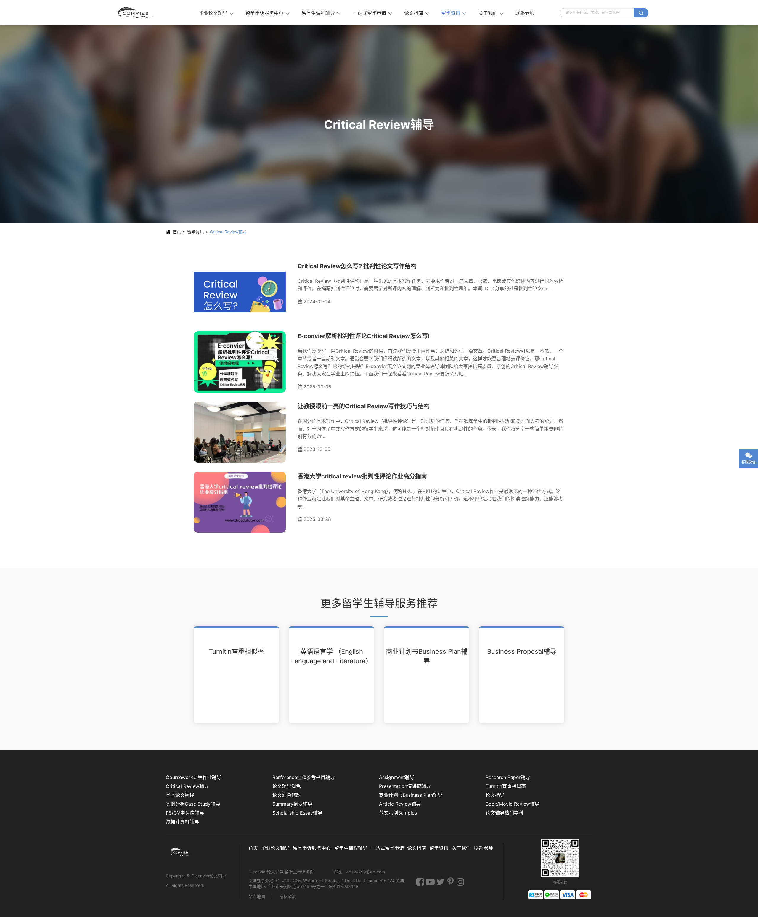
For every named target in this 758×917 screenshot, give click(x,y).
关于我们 (490, 13)
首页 (177, 231)
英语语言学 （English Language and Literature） (331, 656)
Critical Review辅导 (228, 231)
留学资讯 (453, 13)
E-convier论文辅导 (208, 875)
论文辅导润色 (286, 786)
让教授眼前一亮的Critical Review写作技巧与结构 (364, 406)
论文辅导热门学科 (504, 813)
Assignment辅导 (397, 777)
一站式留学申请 (372, 13)
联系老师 (524, 13)
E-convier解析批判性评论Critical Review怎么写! (364, 336)
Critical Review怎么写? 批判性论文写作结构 (357, 266)
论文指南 (416, 13)
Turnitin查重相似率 (236, 651)
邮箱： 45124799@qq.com (359, 871)
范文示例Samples (398, 813)
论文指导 (495, 795)
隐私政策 (287, 896)
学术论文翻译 (180, 795)
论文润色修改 (286, 795)
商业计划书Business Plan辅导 (427, 656)
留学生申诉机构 (300, 871)
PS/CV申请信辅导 (185, 813)
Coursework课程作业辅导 (193, 777)
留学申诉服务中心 (267, 13)
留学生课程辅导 (321, 13)
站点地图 (256, 896)
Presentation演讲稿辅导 (405, 786)
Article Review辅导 (400, 804)
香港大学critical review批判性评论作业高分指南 (362, 476)
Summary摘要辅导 (292, 804)
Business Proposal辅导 (521, 651)
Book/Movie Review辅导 (512, 804)
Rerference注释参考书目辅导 (303, 777)
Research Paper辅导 (508, 777)
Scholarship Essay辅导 (297, 813)
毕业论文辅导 (216, 13)
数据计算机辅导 (182, 822)
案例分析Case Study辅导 (193, 804)
